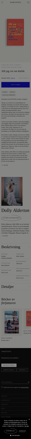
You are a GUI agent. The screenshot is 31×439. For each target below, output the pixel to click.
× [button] (29, 419)
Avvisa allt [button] (22, 430)
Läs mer (26, 426)
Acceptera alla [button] (10, 430)
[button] (15, 435)
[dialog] (15, 219)
